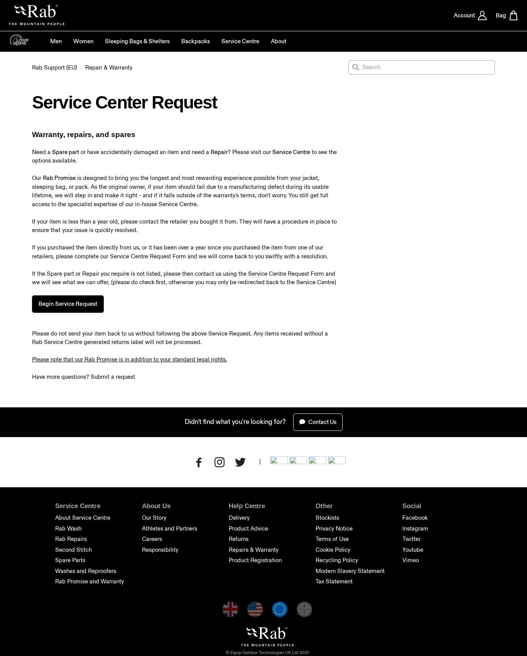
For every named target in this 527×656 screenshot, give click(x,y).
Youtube (412, 549)
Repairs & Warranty (254, 549)
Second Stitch (73, 549)
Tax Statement (334, 581)
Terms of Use (332, 538)
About (278, 41)
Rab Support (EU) (54, 67)
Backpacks (195, 41)
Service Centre (240, 41)
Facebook (414, 517)
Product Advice (248, 528)
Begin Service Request (68, 303)
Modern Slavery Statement (350, 571)
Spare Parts (70, 560)
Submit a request (113, 376)
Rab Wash (68, 528)
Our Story (154, 517)
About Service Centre (82, 517)
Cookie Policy (333, 549)
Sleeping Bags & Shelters (137, 41)
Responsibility (160, 549)
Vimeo (410, 560)
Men (56, 41)
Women (83, 41)
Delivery (239, 517)
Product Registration (255, 560)
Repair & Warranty (108, 67)
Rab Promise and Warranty (89, 581)
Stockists (327, 517)
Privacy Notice (334, 528)
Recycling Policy (337, 560)
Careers (152, 538)
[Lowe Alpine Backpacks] (19, 43)
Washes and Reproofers (85, 571)
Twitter (411, 538)
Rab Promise (59, 177)
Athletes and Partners (169, 528)
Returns (238, 538)
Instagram (415, 528)
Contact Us (321, 421)
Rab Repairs (71, 538)
